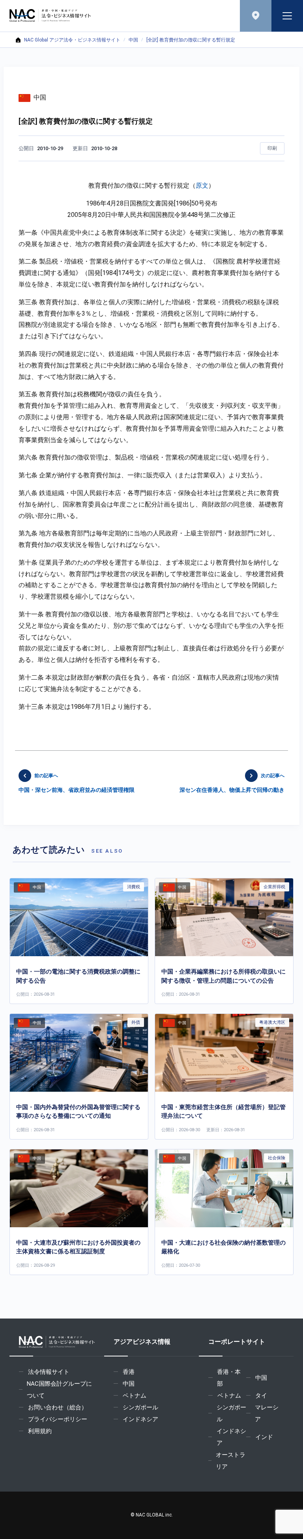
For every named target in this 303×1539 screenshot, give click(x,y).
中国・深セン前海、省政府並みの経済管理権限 (77, 783)
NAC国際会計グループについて (59, 1389)
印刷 (272, 148)
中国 (133, 40)
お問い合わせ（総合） (57, 1407)
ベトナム (134, 1395)
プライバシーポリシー (57, 1419)
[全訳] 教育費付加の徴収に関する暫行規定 (190, 40)
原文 (202, 185)
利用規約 (40, 1431)
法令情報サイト (48, 1371)
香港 (129, 1371)
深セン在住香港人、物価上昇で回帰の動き (232, 783)
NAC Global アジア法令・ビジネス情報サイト (72, 40)
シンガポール (140, 1407)
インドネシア (140, 1419)
